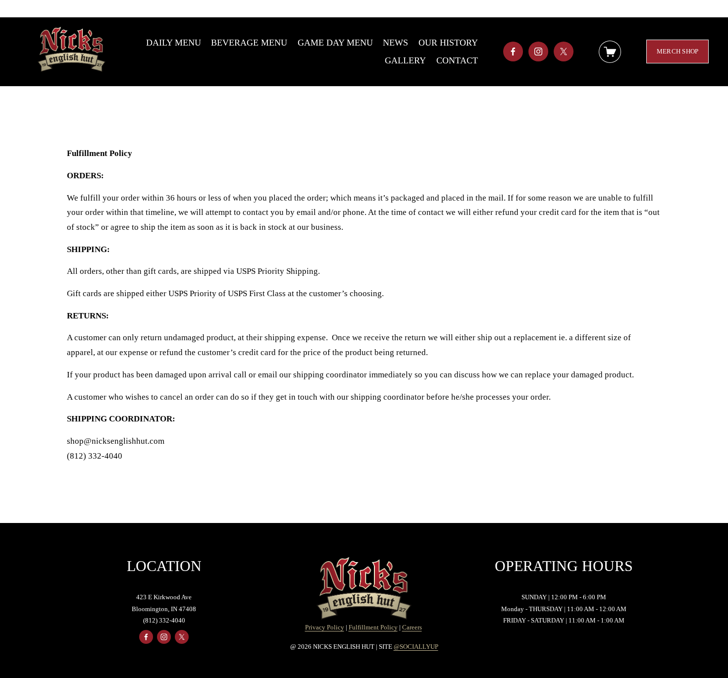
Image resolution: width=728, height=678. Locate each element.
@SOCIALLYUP (416, 646)
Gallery (405, 60)
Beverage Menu (249, 43)
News (395, 43)
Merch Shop (678, 51)
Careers (412, 627)
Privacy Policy (324, 627)
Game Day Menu (335, 43)
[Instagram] (538, 51)
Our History (448, 43)
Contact (457, 60)
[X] (563, 51)
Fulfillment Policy (373, 627)
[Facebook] (513, 51)
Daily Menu (173, 43)
